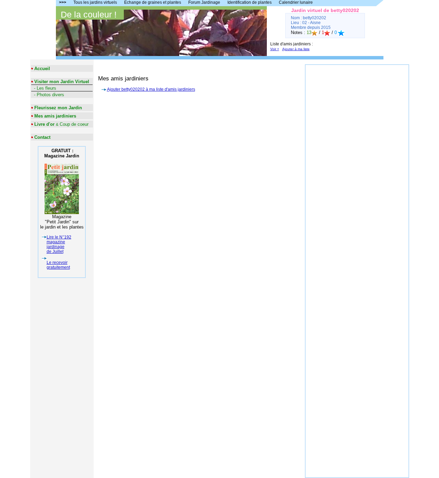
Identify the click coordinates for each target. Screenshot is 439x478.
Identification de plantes (249, 2)
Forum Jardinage (204, 2)
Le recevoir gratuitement (58, 265)
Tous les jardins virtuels (95, 2)
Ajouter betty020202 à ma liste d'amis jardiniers (151, 89)
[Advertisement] (357, 168)
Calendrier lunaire (296, 2)
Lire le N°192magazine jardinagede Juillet (59, 244)
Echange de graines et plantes (152, 2)
